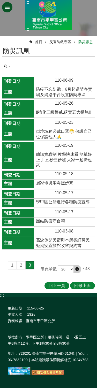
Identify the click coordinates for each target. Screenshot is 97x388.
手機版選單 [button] (7, 7)
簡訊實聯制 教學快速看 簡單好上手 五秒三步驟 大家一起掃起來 (64, 159)
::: (27, 2)
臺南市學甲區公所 (48, 15)
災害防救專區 (60, 42)
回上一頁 (57, 285)
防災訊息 (85, 42)
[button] (77, 269)
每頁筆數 (48, 269)
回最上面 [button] (82, 285)
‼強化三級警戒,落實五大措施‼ (63, 112)
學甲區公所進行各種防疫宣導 (63, 202)
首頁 (38, 42)
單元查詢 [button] (7, 66)
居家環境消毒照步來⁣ (54, 183)
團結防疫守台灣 (50, 221)
